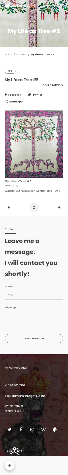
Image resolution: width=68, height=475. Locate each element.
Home (8, 54)
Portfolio (21, 54)
